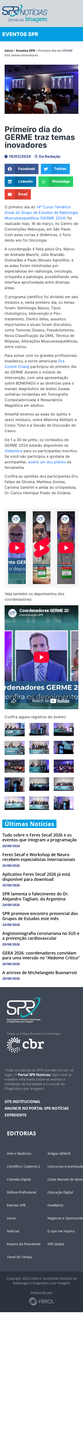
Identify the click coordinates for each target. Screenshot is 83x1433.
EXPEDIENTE (15, 1115)
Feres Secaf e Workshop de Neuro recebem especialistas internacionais (38, 857)
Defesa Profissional (21, 1192)
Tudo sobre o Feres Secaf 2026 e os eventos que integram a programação (39, 837)
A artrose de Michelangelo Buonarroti (39, 972)
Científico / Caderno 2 (23, 1166)
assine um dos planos (47, 462)
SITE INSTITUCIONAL (23, 1101)
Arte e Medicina (19, 1153)
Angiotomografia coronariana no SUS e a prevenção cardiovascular (40, 935)
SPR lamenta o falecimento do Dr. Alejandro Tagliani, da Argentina (35, 896)
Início (9, 50)
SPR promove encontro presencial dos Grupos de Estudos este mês (40, 916)
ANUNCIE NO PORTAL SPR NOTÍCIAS (37, 1108)
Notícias (13, 1231)
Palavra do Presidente (24, 1244)
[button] (22, 169)
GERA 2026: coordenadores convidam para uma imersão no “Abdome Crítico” (41, 955)
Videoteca (13, 450)
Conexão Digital (19, 1179)
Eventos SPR (25, 50)
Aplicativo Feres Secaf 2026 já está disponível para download (36, 876)
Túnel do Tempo (19, 1257)
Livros (11, 1218)
